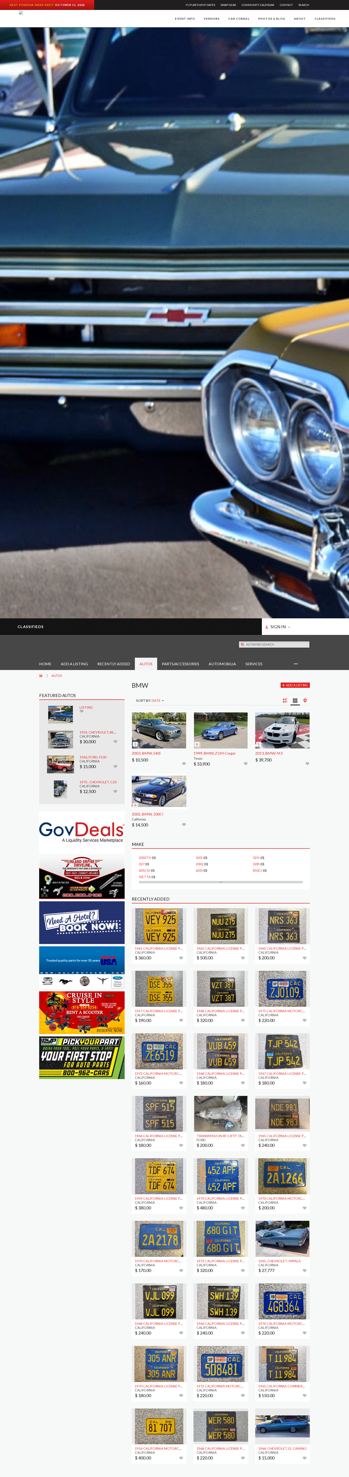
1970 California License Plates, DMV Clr (170, 1386)
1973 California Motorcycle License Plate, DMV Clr (181, 1073)
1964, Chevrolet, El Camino (282, 1448)
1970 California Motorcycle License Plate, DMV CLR (181, 1261)
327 (142, 864)
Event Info (185, 18)
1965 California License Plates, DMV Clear (234, 948)
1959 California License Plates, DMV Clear (172, 1198)
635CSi (144, 870)
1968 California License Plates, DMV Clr (170, 1324)
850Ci (257, 870)
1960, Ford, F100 (93, 757)
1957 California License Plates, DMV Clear (172, 1011)
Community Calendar (257, 5)
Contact (286, 5)
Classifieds (325, 18)
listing (86, 707)
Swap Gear (228, 5)
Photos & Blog (271, 18)
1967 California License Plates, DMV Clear (296, 1073)
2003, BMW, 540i (146, 753)
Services (253, 663)
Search (303, 5)
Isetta (145, 877)
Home (45, 663)
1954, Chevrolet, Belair (100, 732)
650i (199, 870)
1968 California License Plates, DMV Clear (234, 1011)
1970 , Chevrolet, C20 (98, 782)
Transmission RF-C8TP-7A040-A (224, 1136)
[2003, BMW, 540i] (159, 730)
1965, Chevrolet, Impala (279, 1261)
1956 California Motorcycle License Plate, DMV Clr (181, 1448)
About (300, 18)
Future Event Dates (200, 5)
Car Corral (239, 18)
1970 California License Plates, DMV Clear (234, 1198)
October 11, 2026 (70, 5)
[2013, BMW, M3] (282, 730)
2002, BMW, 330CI (147, 814)
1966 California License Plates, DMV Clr (232, 1324)
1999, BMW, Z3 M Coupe (214, 753)
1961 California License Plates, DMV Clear (172, 948)
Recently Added (113, 663)
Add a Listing (74, 663)
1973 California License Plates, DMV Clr (232, 1261)
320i (199, 858)
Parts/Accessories (180, 663)
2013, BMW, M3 (269, 753)
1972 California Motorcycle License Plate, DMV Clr (243, 1386)
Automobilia (222, 663)
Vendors (212, 18)
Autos (146, 663)
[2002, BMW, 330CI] (159, 792)
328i (256, 864)
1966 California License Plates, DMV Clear (172, 1136)
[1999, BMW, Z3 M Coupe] (220, 730)
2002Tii (145, 858)
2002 (199, 864)
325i (256, 858)
